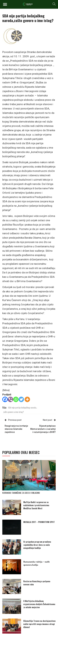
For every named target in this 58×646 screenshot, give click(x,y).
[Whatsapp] (16, 399)
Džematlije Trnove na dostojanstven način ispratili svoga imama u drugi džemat (39, 624)
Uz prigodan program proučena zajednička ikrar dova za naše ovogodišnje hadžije (37, 544)
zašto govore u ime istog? (13, 411)
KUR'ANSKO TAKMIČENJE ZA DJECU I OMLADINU (21, 492)
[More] (27, 399)
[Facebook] (5, 399)
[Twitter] (21, 399)
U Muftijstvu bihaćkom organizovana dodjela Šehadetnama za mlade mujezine (39, 604)
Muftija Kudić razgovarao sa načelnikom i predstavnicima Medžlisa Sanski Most (36, 505)
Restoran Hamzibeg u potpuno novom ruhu (36, 583)
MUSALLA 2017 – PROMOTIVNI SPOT (39, 522)
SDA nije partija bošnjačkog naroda (22, 407)
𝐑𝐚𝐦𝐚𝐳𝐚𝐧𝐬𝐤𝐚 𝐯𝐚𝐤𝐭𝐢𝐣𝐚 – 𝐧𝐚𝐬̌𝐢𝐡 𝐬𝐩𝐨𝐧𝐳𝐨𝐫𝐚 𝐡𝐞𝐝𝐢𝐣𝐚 (36, 563)
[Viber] (10, 399)
